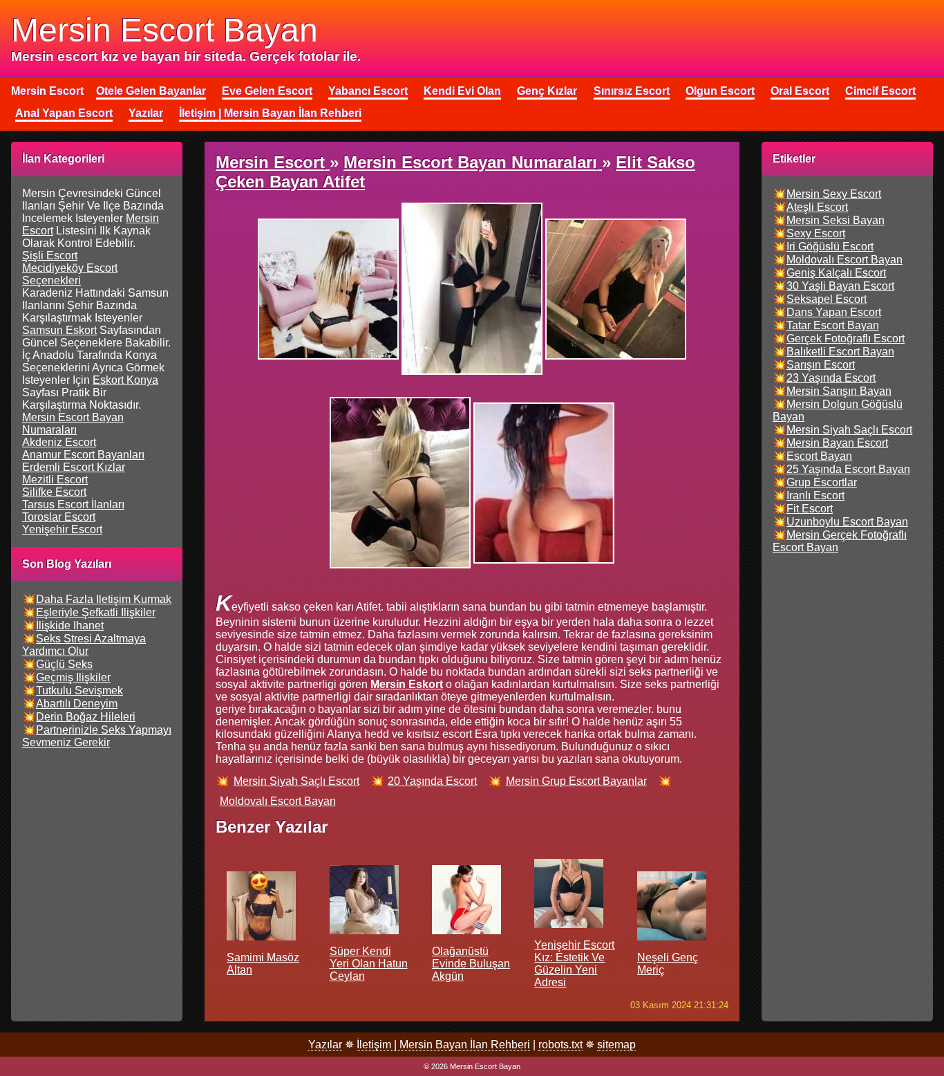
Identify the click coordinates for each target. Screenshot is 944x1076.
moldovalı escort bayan (278, 801)
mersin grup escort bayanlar (576, 781)
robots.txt (560, 1044)
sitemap (616, 1044)
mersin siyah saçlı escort (296, 781)
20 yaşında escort (432, 781)
